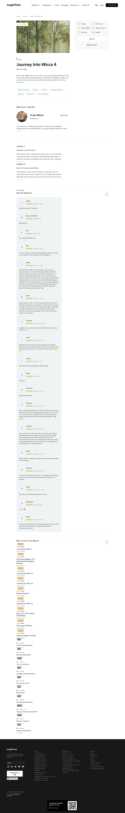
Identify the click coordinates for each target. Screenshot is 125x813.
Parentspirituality (43, 94)
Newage (20, 94)
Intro (93, 39)
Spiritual (35, 90)
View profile (64, 115)
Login (102, 5)
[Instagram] (8, 766)
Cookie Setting (13, 778)
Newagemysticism (57, 90)
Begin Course (92, 45)
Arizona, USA (34, 118)
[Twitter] (15, 766)
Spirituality (30, 94)
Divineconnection (23, 90)
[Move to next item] (107, 194)
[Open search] (96, 5)
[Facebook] (23, 766)
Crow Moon (23, 69)
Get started (112, 5)
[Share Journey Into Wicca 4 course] (66, 23)
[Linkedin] (12, 766)
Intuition (44, 90)
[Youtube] (19, 766)
